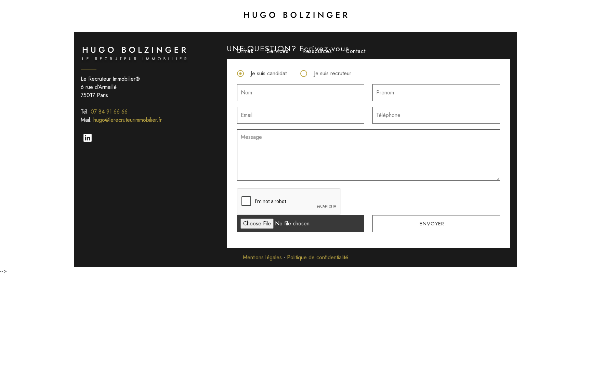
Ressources (317, 51)
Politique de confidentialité (317, 257)
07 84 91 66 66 (109, 112)
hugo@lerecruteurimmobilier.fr (127, 120)
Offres (245, 51)
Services (277, 51)
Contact (356, 51)
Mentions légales (262, 257)
